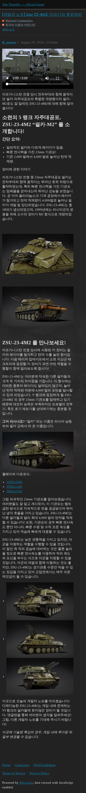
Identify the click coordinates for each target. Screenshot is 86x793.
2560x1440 (14, 486)
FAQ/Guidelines (45, 765)
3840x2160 (14, 491)
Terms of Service (13, 773)
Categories (22, 765)
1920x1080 (14, 482)
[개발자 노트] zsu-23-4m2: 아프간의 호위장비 (42, 14)
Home (6, 765)
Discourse (26, 782)
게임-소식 (8, 29)
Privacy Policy (39, 773)
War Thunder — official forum (23, 4)
